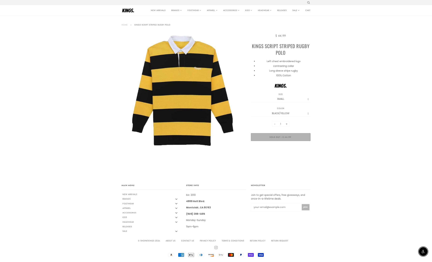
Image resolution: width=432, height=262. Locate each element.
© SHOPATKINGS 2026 (149, 240)
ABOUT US (171, 240)
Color (280, 108)
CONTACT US (187, 240)
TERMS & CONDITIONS (233, 240)
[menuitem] (157, 10)
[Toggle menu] (176, 199)
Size (281, 94)
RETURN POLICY (257, 240)
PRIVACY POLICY (208, 240)
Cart (307, 10)
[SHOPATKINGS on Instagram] (216, 248)
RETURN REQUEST (279, 240)
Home (125, 24)
